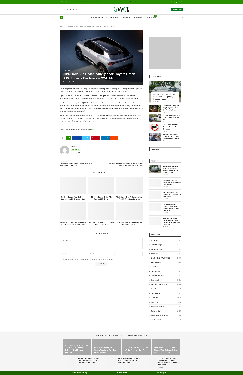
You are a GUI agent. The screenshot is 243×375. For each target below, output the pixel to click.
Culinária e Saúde (166, 249)
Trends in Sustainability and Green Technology (121, 336)
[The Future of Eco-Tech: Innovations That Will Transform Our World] (129, 185)
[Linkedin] (73, 9)
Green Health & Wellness (98, 17)
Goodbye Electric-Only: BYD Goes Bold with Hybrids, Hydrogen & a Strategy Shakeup (170, 169)
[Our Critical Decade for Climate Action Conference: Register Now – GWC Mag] (109, 361)
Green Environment (166, 276)
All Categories (162, 373)
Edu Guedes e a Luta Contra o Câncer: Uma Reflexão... (171, 127)
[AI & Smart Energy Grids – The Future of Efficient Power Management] (101, 185)
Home (61, 26)
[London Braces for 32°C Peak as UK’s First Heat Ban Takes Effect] (155, 118)
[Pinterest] (70, 9)
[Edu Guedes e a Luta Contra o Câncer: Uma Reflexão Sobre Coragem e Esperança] (155, 127)
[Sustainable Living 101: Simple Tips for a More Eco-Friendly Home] (155, 108)
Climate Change (166, 245)
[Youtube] (76, 9)
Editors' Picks (121, 373)
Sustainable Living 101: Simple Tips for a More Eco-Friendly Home (171, 108)
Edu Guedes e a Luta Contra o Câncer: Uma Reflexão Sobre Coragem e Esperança (171, 207)
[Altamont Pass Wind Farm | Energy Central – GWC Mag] (101, 211)
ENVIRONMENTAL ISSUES (166, 258)
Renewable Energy (166, 306)
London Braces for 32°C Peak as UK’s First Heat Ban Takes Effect (172, 194)
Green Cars (166, 267)
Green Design (166, 271)
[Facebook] (61, 9)
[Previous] (70, 2)
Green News (166, 289)
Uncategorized (166, 320)
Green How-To (137, 17)
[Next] (72, 2)
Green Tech (126, 17)
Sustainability (166, 311)
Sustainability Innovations (166, 315)
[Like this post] (69, 138)
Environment (166, 253)
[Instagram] (67, 9)
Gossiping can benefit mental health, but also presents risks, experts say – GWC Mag (171, 221)
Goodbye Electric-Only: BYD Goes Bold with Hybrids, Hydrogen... (95, 2)
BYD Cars (166, 240)
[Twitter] (64, 9)
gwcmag (74, 146)
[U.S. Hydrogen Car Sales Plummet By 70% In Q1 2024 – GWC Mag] (129, 211)
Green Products (166, 293)
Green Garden (166, 280)
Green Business (115, 17)
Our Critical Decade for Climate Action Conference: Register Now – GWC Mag (129, 360)
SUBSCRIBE (178, 9)
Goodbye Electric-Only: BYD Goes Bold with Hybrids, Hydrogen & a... (164, 96)
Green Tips (166, 302)
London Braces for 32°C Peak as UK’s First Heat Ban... (171, 117)
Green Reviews (150, 17)
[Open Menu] (61, 17)
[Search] (182, 17)
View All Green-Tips (80, 373)
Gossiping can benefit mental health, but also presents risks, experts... (171, 136)
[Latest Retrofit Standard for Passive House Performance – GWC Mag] (73, 211)
